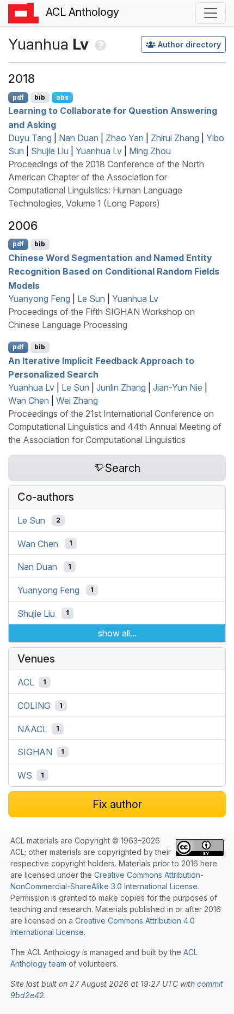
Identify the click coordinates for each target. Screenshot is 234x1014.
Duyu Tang (30, 137)
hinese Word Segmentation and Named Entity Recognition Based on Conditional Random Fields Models (113, 271)
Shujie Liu (50, 150)
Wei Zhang (77, 400)
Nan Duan (78, 137)
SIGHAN (34, 751)
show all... (117, 633)
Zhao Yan (125, 137)
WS (24, 775)
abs (62, 97)
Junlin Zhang (121, 387)
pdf (18, 97)
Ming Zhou (150, 150)
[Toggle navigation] (210, 13)
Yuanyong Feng (39, 298)
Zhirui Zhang (175, 137)
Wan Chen (28, 400)
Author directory (189, 44)
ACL (25, 682)
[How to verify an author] (99, 44)
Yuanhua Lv (99, 150)
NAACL (32, 728)
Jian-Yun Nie (177, 387)
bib (39, 97)
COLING (34, 705)
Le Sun (91, 298)
